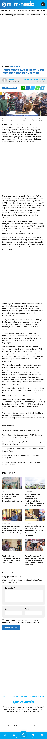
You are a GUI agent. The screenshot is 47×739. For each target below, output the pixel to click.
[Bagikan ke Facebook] (27, 88)
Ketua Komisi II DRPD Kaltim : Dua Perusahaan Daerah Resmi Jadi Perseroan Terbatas (34, 530)
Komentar (10, 588)
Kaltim (12, 11)
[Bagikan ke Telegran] (42, 88)
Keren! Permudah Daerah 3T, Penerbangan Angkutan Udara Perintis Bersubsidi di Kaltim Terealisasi (34, 499)
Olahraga (22, 11)
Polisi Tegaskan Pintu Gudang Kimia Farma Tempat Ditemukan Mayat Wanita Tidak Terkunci (34, 560)
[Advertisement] (23, 40)
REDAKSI (6, 697)
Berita (4, 11)
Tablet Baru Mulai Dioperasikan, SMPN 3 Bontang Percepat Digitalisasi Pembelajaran (22, 436)
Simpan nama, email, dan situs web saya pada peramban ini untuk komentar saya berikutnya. (21, 621)
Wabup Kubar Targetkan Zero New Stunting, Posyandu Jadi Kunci (11, 559)
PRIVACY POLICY (37, 697)
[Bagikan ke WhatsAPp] (37, 88)
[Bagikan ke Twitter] (32, 88)
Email (27, 609)
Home (5, 737)
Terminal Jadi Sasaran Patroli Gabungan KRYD (20, 430)
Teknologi (34, 11)
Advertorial (15, 66)
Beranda (5, 66)
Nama (7, 609)
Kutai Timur (40, 79)
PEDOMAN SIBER (20, 697)
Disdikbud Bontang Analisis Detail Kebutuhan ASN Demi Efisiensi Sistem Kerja (12, 529)
